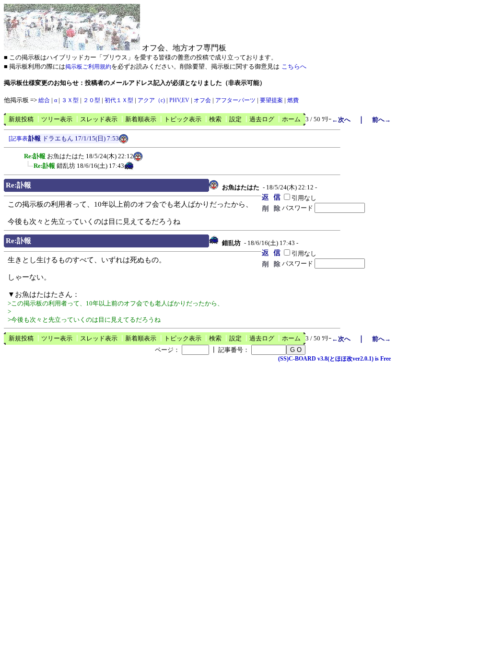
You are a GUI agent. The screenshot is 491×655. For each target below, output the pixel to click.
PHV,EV (179, 100)
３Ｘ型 (70, 100)
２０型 (91, 100)
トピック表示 (182, 119)
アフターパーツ (235, 100)
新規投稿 (21, 119)
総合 (44, 100)
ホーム (291, 119)
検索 (215, 119)
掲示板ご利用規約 (88, 66)
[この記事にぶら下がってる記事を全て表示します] (19, 155)
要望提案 (271, 100)
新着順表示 (140, 119)
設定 (235, 119)
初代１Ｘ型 (119, 100)
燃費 (293, 100)
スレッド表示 (98, 119)
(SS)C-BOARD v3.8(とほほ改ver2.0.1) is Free (334, 358)
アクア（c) (151, 100)
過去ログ (261, 119)
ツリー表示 (56, 119)
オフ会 (202, 100)
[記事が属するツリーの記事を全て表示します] (18, 140)
